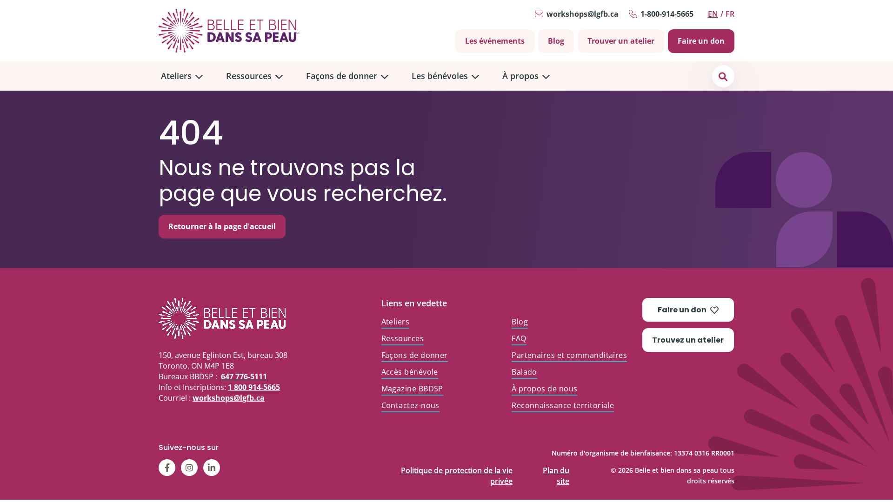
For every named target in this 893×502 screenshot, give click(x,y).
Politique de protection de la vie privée (457, 468)
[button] (723, 76)
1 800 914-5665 (254, 387)
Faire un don (701, 41)
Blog (556, 41)
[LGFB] (239, 318)
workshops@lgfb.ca (582, 14)
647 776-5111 (244, 376)
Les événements (495, 41)
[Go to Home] (229, 30)
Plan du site (556, 468)
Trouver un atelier (620, 41)
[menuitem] (181, 76)
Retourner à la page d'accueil (222, 226)
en (713, 14)
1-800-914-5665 (666, 14)
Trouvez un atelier (688, 340)
